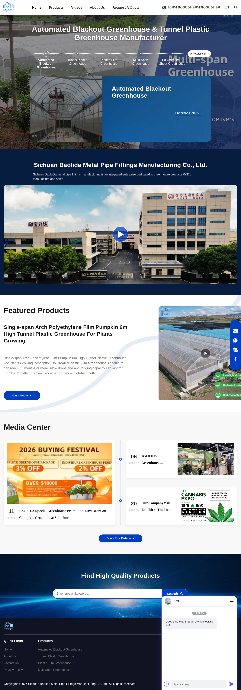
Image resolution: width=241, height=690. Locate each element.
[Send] (232, 684)
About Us (97, 7)
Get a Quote (20, 395)
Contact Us (11, 663)
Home (36, 7)
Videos (76, 7)
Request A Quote (126, 7)
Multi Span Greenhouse (54, 669)
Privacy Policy (13, 669)
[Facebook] (235, 359)
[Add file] (166, 684)
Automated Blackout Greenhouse (60, 649)
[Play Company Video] (120, 234)
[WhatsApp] (235, 340)
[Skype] (235, 350)
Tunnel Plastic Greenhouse (56, 656)
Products (56, 7)
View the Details (119, 538)
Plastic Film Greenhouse (54, 663)
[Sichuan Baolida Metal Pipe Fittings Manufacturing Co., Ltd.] (8, 8)
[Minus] (231, 601)
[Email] (235, 331)
